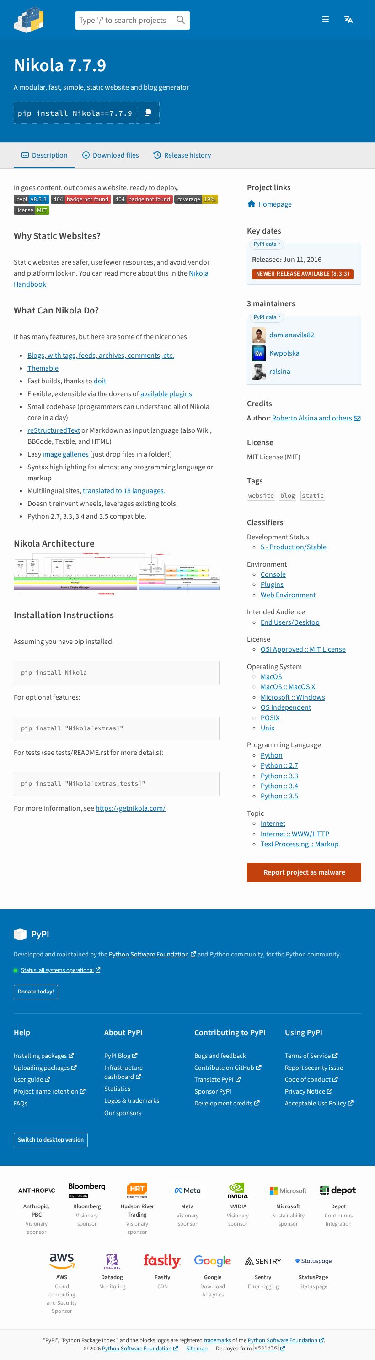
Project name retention (46, 1091)
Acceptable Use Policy (315, 1103)
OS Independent (286, 707)
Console (273, 574)
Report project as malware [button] (304, 872)
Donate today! (36, 992)
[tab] (44, 155)
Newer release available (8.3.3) (302, 274)
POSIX (270, 718)
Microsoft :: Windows (293, 697)
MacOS (271, 677)
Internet (273, 823)
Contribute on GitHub (224, 1068)
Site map (197, 1348)
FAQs (20, 1103)
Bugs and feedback (220, 1056)
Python (272, 755)
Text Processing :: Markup (300, 844)
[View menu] (325, 19)
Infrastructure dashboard (123, 1072)
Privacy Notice (305, 1091)
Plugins (272, 584)
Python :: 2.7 (279, 765)
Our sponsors (122, 1113)
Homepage (275, 204)
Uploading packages (42, 1068)
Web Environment (288, 595)
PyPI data (265, 244)
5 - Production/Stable (294, 547)
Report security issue (314, 1068)
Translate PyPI (214, 1079)
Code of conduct (308, 1079)
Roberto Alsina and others (312, 418)
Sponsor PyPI (212, 1091)
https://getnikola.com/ (131, 808)
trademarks (217, 1340)
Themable (43, 368)
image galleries (66, 454)
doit (100, 381)
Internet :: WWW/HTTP (295, 834)
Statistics (117, 1089)
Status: (57, 970)
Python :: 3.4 (279, 786)
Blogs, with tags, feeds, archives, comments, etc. (100, 356)
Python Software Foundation (149, 954)
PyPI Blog (117, 1056)
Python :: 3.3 (279, 776)
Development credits (223, 1103)
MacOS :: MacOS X (288, 687)
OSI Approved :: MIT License (303, 649)
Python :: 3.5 (279, 796)
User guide (28, 1079)
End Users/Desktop (290, 622)
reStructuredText (53, 430)
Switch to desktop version (51, 1140)
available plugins (166, 394)
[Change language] (349, 19)
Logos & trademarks (131, 1100)
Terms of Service (308, 1056)
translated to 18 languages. (124, 491)
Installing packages (40, 1056)
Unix (267, 728)
